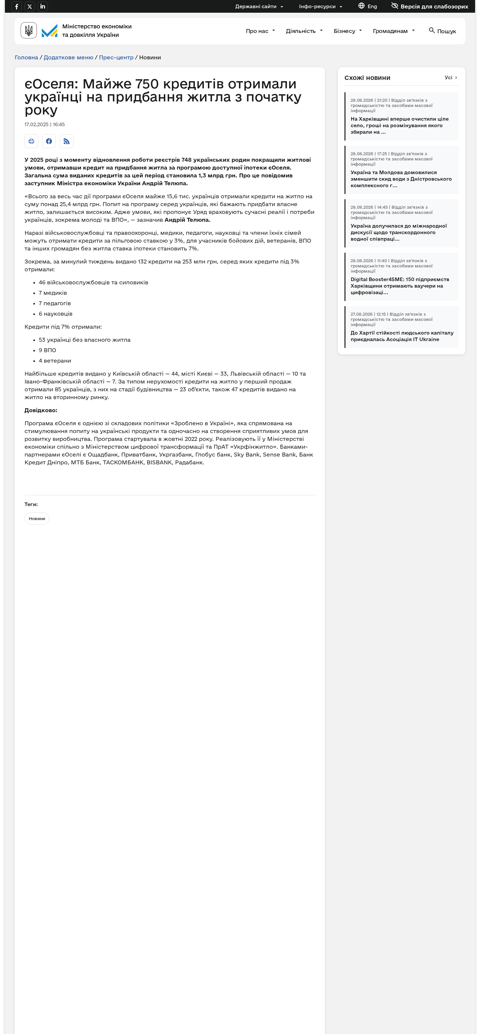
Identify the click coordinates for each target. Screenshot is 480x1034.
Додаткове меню (68, 57)
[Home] (76, 31)
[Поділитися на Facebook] (49, 141)
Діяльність (301, 31)
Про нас (258, 31)
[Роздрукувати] (31, 141)
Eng (372, 6)
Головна (26, 57)
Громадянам (391, 31)
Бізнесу (345, 31)
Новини (37, 518)
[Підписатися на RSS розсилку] (66, 141)
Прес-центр (116, 57)
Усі (448, 77)
